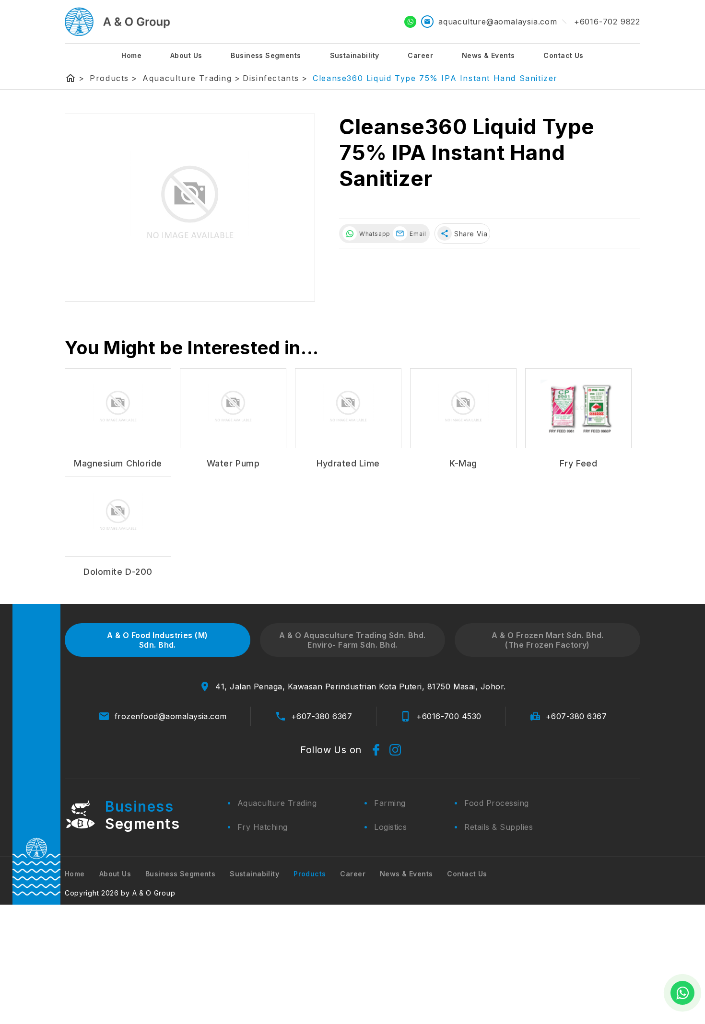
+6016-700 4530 (449, 716)
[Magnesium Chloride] (118, 408)
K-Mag (463, 463)
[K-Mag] (463, 408)
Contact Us (563, 55)
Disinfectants (275, 78)
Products (113, 78)
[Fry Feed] (578, 408)
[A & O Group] (118, 21)
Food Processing (496, 803)
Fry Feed (578, 463)
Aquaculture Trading (191, 78)
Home (131, 55)
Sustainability (354, 55)
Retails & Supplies (498, 827)
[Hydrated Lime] (348, 408)
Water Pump (233, 463)
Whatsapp (373, 233)
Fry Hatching (262, 827)
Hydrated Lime (348, 463)
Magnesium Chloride (118, 463)
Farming (389, 803)
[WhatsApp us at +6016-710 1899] (682, 993)
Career (420, 55)
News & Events (488, 55)
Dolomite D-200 (118, 572)
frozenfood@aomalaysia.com (171, 716)
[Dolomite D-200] (118, 516)
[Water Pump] (233, 408)
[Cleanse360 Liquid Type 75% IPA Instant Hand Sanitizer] (190, 207)
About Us (186, 55)
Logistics (390, 827)
